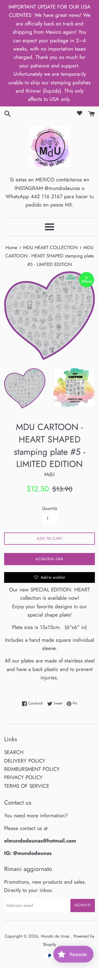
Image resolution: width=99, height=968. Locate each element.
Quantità (49, 508)
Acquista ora (49, 559)
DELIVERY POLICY (24, 761)
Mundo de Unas (56, 936)
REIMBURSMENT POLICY (32, 769)
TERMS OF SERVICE (26, 786)
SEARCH (14, 752)
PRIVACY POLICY (23, 777)
